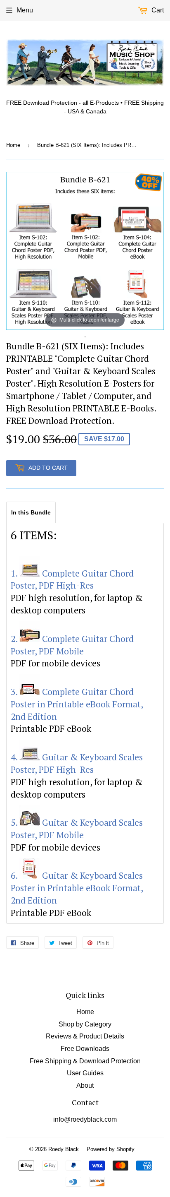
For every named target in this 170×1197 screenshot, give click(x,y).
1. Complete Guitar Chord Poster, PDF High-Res (72, 579)
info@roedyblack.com (85, 1119)
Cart (157, 10)
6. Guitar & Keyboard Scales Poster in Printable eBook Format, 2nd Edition (77, 888)
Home (13, 145)
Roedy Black (63, 1149)
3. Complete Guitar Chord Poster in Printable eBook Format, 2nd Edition (77, 704)
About (85, 1085)
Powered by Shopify (111, 1149)
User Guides (85, 1073)
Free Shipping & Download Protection (85, 1061)
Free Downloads (85, 1048)
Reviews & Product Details (85, 1036)
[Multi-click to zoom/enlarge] (85, 250)
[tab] (31, 512)
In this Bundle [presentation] (31, 512)
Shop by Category (85, 1024)
